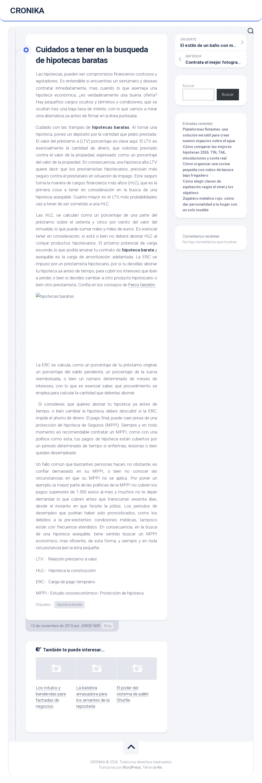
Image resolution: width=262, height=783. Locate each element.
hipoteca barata (69, 604)
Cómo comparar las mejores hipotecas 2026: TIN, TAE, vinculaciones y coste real (207, 152)
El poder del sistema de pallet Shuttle (133, 694)
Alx (159, 767)
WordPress (132, 767)
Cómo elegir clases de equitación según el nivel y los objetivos (208, 187)
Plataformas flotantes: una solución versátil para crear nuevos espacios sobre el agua (209, 135)
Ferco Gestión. (142, 284)
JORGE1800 (90, 625)
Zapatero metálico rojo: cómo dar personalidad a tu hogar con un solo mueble (210, 204)
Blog (107, 626)
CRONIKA (27, 10)
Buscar (188, 86)
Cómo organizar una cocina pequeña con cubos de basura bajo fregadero (208, 169)
